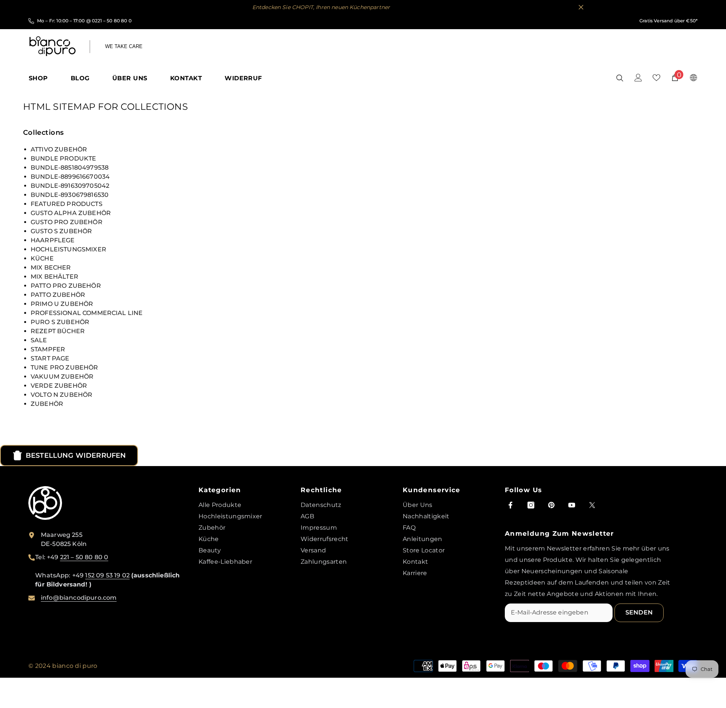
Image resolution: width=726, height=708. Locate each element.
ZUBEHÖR (47, 403)
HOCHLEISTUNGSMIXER (68, 249)
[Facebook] (510, 505)
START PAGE (50, 358)
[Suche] (620, 77)
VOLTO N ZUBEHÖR (61, 394)
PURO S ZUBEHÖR (60, 322)
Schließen (581, 7)
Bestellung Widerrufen (76, 455)
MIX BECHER (51, 267)
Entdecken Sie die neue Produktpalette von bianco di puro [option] (363, 7)
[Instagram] (531, 505)
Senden (639, 612)
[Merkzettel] (656, 77)
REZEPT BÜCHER (58, 331)
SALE (39, 340)
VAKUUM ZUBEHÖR (62, 376)
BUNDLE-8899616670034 (70, 176)
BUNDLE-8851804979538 (70, 167)
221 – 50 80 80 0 (84, 557)
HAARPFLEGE (53, 240)
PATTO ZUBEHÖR (58, 294)
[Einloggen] (638, 77)
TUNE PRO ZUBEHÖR (64, 367)
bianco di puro (74, 665)
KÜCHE (42, 258)
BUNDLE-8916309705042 (70, 185)
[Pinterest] (551, 505)
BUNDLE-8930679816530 (70, 194)
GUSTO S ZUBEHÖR (61, 231)
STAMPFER (48, 349)
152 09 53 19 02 (107, 575)
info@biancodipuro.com (78, 597)
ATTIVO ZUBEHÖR (59, 149)
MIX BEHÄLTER (54, 276)
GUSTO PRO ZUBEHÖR (66, 222)
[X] (592, 505)
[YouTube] (571, 505)
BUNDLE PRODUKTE (63, 158)
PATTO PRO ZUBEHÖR (66, 285)
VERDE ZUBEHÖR (59, 385)
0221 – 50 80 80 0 (112, 20)
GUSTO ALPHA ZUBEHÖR (71, 213)
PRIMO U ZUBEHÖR (62, 303)
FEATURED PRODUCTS (66, 203)
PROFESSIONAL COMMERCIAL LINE (87, 313)
